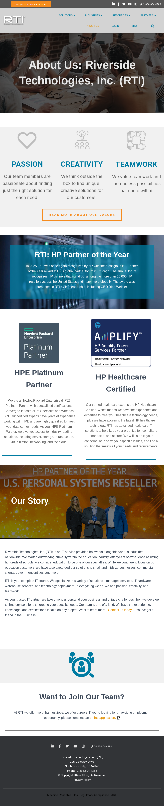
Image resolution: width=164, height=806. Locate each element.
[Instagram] (135, 4)
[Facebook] (119, 4)
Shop (135, 25)
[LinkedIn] (113, 4)
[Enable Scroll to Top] (156, 798)
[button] (74, 15)
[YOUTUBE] (75, 746)
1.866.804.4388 (87, 770)
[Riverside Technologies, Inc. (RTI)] (14, 20)
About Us (93, 25)
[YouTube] (130, 4)
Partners (147, 15)
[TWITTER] (67, 746)
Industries (92, 15)
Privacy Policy (82, 779)
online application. (103, 717)
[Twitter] (123, 4)
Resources (120, 15)
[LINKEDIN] (52, 746)
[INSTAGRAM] (83, 746)
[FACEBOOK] (60, 746)
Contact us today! (120, 610)
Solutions (66, 15)
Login (116, 25)
